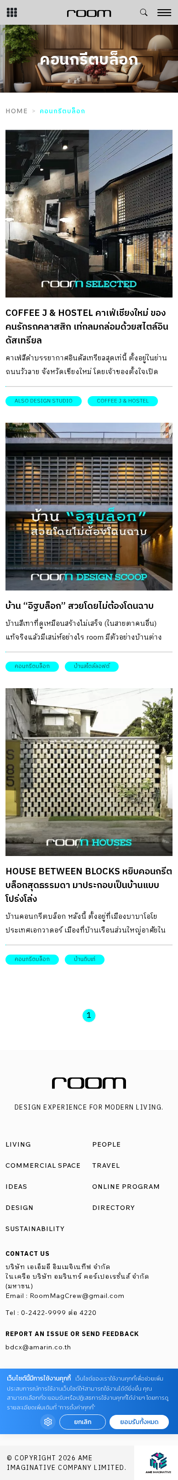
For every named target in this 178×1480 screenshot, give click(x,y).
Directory (113, 1208)
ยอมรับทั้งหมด (139, 1422)
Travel (106, 1165)
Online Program (126, 1186)
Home (16, 111)
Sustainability (35, 1229)
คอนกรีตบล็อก (32, 666)
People (106, 1144)
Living (18, 1144)
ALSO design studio (44, 401)
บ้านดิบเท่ (84, 959)
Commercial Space (43, 1165)
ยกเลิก (82, 1422)
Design (19, 1208)
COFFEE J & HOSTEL (123, 401)
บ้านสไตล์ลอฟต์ (92, 666)
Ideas (16, 1186)
